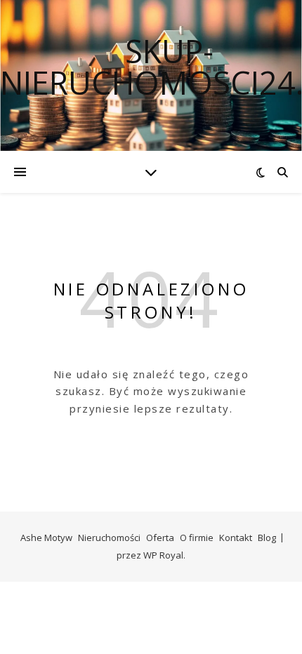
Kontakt (235, 537)
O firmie (197, 537)
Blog (267, 537)
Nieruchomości (109, 537)
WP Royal (163, 555)
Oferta (160, 537)
